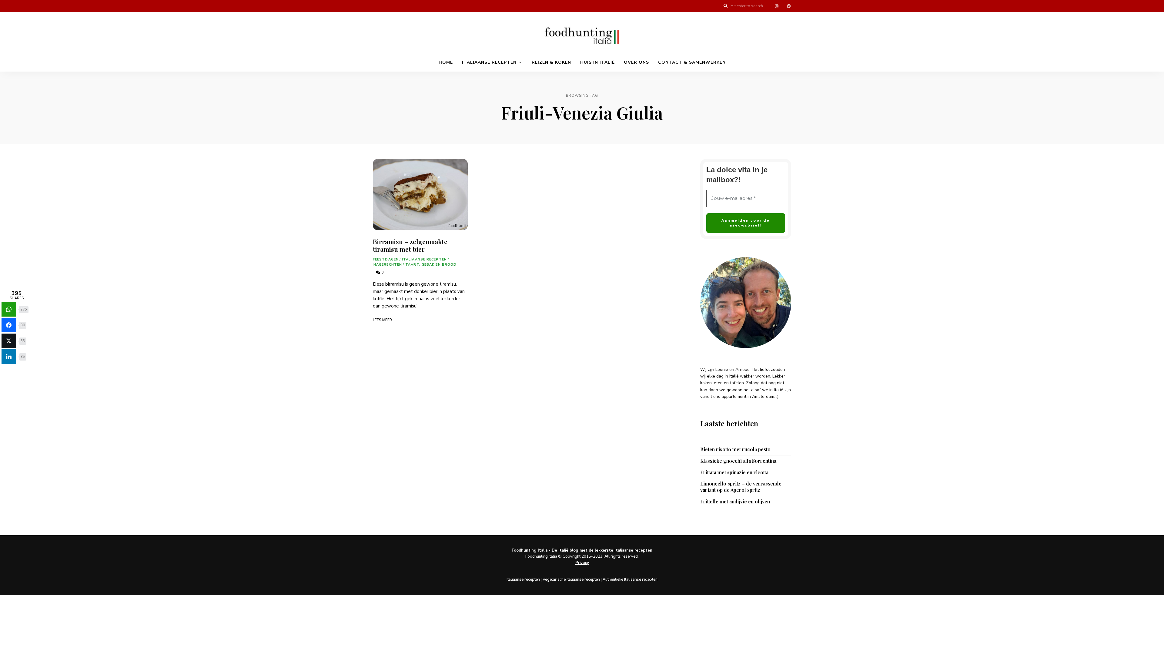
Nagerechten (387, 264)
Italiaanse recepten (489, 62)
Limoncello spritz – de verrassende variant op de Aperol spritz (740, 487)
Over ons (636, 62)
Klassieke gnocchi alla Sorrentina (738, 461)
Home (446, 62)
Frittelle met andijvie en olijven (735, 502)
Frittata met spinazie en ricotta (734, 472)
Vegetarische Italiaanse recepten (571, 579)
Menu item (777, 6)
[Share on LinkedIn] (9, 356)
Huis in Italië (597, 62)
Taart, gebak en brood (431, 264)
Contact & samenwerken (692, 62)
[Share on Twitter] (9, 341)
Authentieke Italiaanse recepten (630, 579)
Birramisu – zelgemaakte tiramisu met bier (410, 245)
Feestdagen (386, 259)
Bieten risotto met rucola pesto (735, 449)
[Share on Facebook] (9, 325)
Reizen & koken (551, 62)
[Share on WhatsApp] (9, 309)
